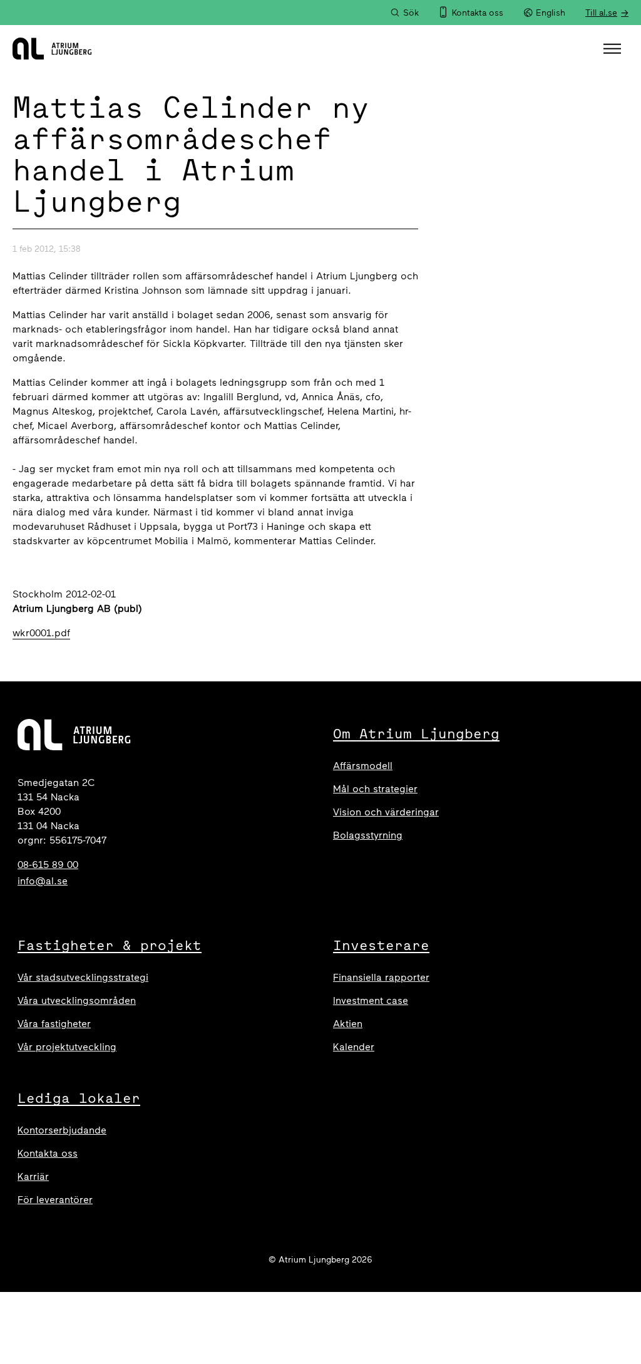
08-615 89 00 (48, 865)
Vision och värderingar (386, 812)
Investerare (381, 945)
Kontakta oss (48, 1153)
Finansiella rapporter (381, 977)
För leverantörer (55, 1200)
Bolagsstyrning (368, 835)
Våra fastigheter (54, 1024)
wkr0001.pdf (41, 633)
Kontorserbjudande (62, 1130)
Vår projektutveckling (67, 1047)
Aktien (347, 1024)
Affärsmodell (362, 766)
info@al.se (43, 881)
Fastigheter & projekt (110, 945)
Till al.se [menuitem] (601, 13)
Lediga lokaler (79, 1097)
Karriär (33, 1176)
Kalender (353, 1047)
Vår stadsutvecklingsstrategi (83, 977)
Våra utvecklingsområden (77, 1000)
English (550, 13)
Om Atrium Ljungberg (416, 733)
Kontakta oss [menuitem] (477, 13)
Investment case (370, 1000)
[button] (613, 49)
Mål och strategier (375, 789)
